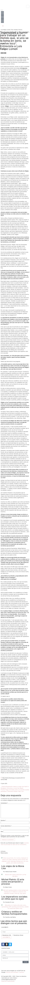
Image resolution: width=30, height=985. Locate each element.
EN (3, 26)
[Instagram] (6, 944)
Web (2, 831)
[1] (19, 375)
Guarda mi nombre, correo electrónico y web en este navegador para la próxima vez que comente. (15, 836)
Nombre (3, 820)
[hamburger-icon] (27, 6)
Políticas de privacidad (12, 972)
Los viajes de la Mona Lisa (12, 867)
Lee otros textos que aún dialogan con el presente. (14, 922)
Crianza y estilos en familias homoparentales (14, 912)
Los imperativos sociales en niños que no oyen (14, 897)
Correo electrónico (6, 825)
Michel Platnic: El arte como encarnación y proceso (12, 881)
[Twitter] (10, 944)
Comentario (4, 803)
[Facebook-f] (3, 944)
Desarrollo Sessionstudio (8, 981)
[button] (2, 10)
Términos (21, 972)
